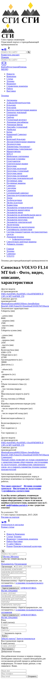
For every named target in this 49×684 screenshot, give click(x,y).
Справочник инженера (17, 86)
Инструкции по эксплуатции (27, 488)
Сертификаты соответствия (15, 491)
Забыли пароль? (8, 638)
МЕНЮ (4, 69)
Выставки (11, 91)
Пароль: (4, 628)
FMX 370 (20, 296)
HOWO (39, 306)
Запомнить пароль (12, 633)
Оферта (17, 544)
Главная (10, 249)
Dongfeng (27, 306)
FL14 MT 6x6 (9, 296)
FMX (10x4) (26, 294)
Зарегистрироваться (10, 588)
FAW (33, 306)
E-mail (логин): (8, 622)
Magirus (4, 303)
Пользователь (7, 564)
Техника (10, 81)
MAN (19, 303)
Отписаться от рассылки (12, 524)
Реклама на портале (10, 517)
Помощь (5, 57)
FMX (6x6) (6, 294)
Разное (10, 546)
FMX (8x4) (16, 294)
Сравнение (6, 457)
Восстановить (8, 649)
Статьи (10, 79)
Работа (10, 88)
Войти (4, 636)
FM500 (35, 294)
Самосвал (11, 253)
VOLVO (10, 256)
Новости (11, 74)
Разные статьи (7, 527)
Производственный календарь (27, 546)
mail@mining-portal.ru (17, 505)
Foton (16, 306)
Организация (20, 564)
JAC (21, 306)
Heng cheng (27, 303)
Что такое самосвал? (11, 486)
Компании (11, 76)
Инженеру (11, 84)
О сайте (10, 544)
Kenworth (12, 303)
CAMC (10, 306)
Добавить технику (15, 244)
